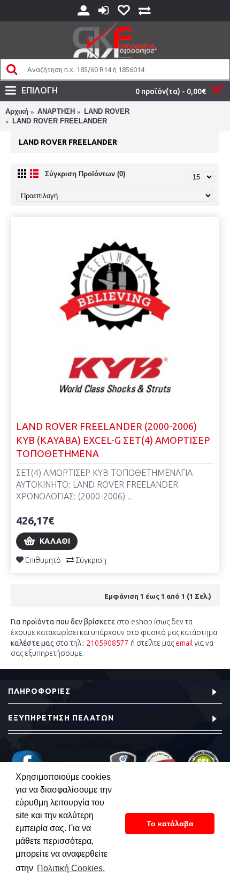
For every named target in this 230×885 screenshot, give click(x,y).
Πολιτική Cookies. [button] (71, 868)
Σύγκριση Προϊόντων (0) (85, 174)
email (184, 643)
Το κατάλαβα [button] (170, 823)
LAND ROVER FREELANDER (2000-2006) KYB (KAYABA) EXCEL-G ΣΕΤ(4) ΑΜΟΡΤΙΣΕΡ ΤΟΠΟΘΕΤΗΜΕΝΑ (113, 439)
